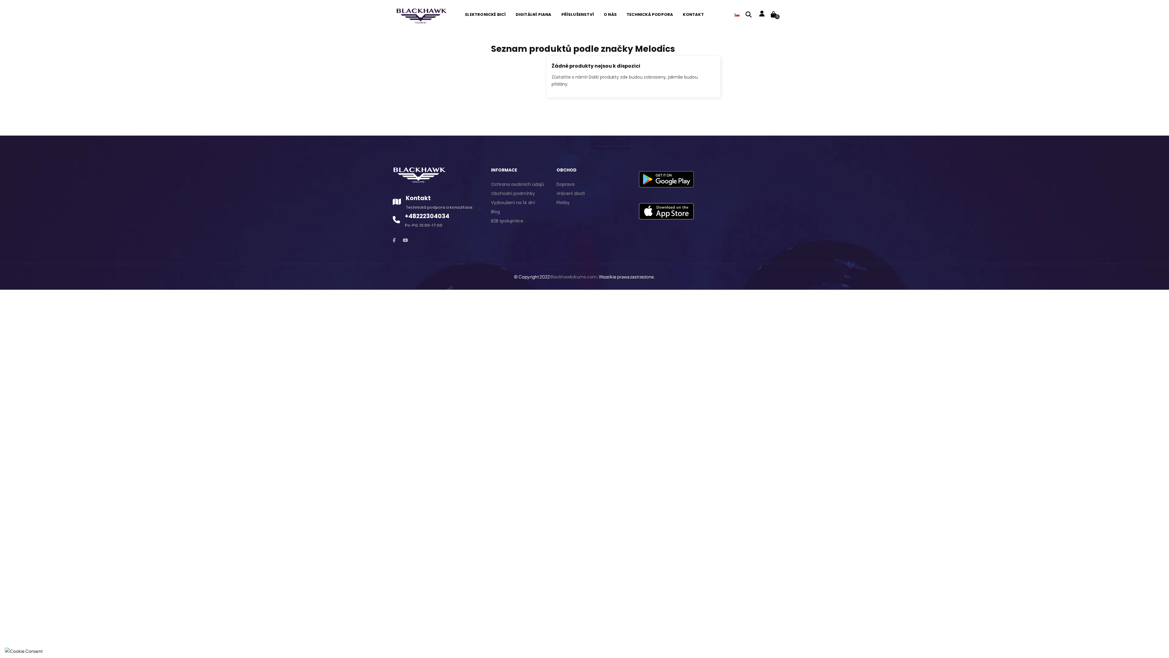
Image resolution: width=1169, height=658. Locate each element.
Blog (495, 212)
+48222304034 (427, 216)
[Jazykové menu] (737, 15)
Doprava (565, 184)
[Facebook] (394, 240)
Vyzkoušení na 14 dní (513, 203)
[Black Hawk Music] (421, 14)
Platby (563, 203)
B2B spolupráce (507, 221)
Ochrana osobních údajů (517, 184)
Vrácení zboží (570, 193)
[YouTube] (405, 240)
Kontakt (418, 198)
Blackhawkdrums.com (573, 277)
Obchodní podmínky (513, 193)
